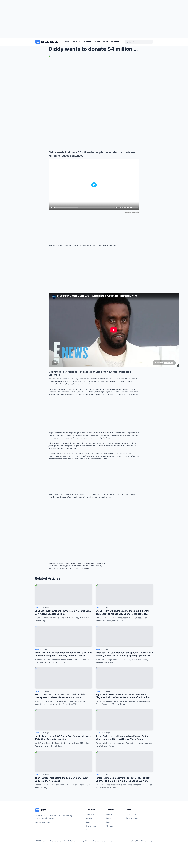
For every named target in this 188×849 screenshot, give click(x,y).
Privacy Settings (147, 841)
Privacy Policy (131, 814)
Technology (90, 814)
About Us (109, 814)
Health (105, 42)
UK (80, 42)
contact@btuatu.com (42, 822)
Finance (88, 830)
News (67, 42)
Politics (97, 42)
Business (87, 42)
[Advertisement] (94, 18)
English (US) (133, 841)
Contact (108, 818)
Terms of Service (132, 818)
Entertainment (91, 826)
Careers (108, 822)
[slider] (84, 207)
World (74, 42)
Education (115, 42)
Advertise (109, 826)
